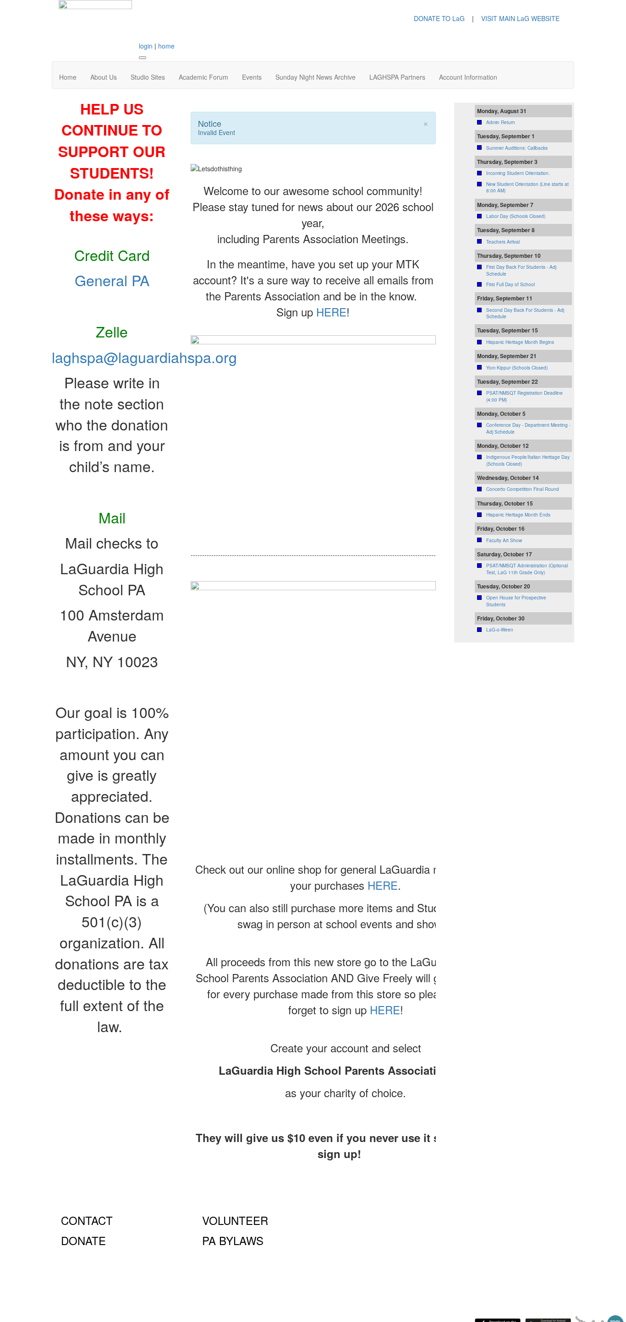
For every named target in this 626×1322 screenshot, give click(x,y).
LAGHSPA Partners (397, 77)
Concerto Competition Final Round (522, 489)
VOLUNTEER (235, 1220)
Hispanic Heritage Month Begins (520, 342)
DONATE (83, 1240)
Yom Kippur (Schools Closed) (517, 368)
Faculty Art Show (504, 540)
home (166, 45)
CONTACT (87, 1220)
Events (252, 77)
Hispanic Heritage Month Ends (518, 514)
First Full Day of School (510, 284)
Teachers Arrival (503, 242)
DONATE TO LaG (439, 18)
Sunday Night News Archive (315, 77)
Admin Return (500, 122)
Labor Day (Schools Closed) (515, 216)
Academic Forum (203, 77)
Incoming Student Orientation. (518, 173)
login (146, 45)
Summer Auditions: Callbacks (517, 148)
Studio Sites (148, 77)
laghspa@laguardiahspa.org (144, 356)
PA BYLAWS (233, 1240)
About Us (103, 77)
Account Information (468, 77)
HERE (331, 312)
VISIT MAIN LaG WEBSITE (520, 18)
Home (68, 77)
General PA (112, 279)
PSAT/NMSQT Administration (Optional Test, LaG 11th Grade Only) (527, 568)
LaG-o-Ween (499, 629)
